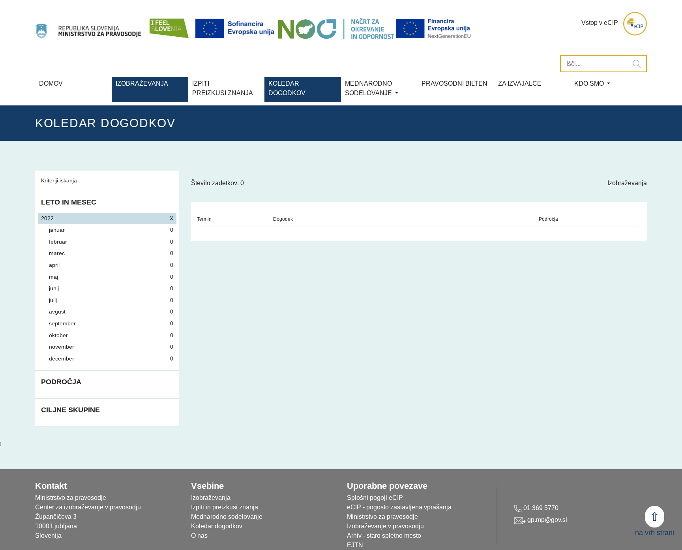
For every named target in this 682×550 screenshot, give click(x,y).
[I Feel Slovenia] (168, 23)
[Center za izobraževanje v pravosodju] (89, 23)
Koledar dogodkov (216, 526)
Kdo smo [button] (589, 83)
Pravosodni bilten (454, 83)
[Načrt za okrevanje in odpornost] (336, 28)
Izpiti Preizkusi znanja (222, 88)
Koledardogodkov (286, 88)
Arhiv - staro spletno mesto (384, 535)
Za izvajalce (519, 83)
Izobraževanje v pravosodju (385, 526)
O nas (199, 535)
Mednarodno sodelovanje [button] (369, 88)
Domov (51, 83)
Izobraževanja (142, 83)
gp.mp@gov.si (546, 519)
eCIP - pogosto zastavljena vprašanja (399, 507)
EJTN (355, 545)
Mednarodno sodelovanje (226, 516)
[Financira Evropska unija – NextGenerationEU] (433, 28)
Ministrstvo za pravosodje (382, 516)
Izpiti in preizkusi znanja (224, 507)
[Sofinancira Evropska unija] (236, 28)
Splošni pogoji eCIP (375, 497)
